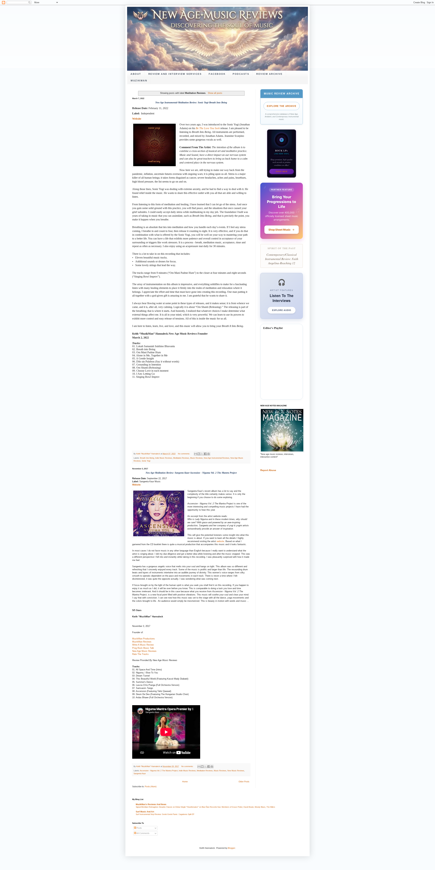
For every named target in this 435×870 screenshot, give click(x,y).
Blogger (231, 848)
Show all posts (215, 93)
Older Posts (244, 781)
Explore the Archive (281, 106)
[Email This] (195, 454)
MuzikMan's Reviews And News (151, 804)
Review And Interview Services (175, 74)
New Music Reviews (235, 771)
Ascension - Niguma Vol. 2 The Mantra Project (159, 771)
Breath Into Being (147, 458)
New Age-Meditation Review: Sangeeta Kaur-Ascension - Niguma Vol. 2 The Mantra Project (191, 473)
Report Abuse (268, 470)
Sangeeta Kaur (140, 773)
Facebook (217, 74)
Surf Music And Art (145, 812)
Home (185, 781)
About (135, 74)
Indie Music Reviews (163, 458)
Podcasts (241, 74)
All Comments (142, 833)
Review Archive (269, 74)
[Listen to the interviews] (281, 295)
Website (136, 484)
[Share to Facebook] (205, 454)
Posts (139, 828)
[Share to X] (202, 454)
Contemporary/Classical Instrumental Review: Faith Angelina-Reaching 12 (281, 259)
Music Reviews (196, 458)
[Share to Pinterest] (208, 454)
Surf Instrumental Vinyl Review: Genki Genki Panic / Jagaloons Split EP (165, 814)
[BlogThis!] (199, 454)
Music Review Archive (281, 93)
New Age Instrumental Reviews (216, 458)
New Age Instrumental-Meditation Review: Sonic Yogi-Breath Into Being (191, 102)
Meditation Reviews (181, 458)
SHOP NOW (281, 171)
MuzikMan (139, 80)
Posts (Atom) (150, 786)
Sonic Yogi (146, 461)
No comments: (184, 454)
